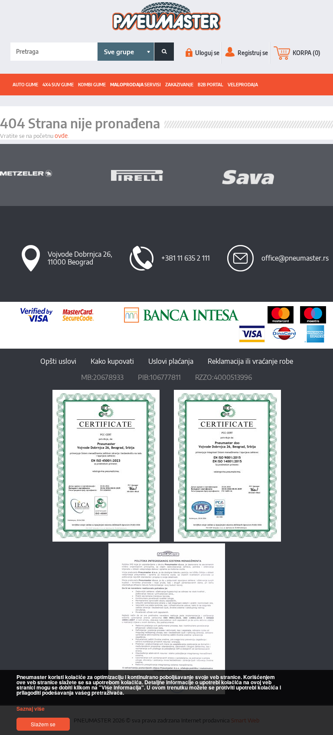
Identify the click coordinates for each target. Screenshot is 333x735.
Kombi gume (92, 84)
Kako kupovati (112, 361)
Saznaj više (30, 708)
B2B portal (210, 84)
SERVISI (135, 84)
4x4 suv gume (58, 84)
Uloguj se (206, 52)
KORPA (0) (305, 52)
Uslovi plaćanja (170, 361)
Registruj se (252, 52)
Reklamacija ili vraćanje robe (250, 361)
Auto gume (25, 84)
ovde (61, 135)
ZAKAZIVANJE (179, 84)
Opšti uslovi (58, 361)
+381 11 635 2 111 (185, 258)
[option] (55, 173)
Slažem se (43, 724)
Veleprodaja (243, 84)
